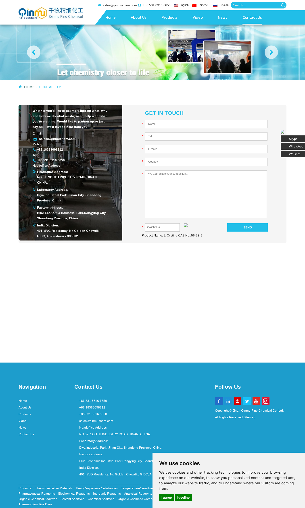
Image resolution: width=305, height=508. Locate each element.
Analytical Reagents (138, 493)
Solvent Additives (72, 499)
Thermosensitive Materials (54, 488)
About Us (138, 18)
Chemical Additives (101, 499)
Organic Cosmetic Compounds (139, 499)
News (222, 18)
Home (111, 18)
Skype (293, 139)
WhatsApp (296, 146)
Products (170, 18)
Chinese (203, 5)
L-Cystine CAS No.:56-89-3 (183, 235)
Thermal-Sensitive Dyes (35, 504)
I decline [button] (183, 497)
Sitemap (249, 417)
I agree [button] (166, 497)
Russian (224, 5)
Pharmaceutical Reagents (37, 493)
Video (198, 18)
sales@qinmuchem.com (120, 5)
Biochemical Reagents (74, 493)
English (184, 5)
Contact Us (252, 18)
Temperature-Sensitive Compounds (146, 488)
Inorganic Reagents (107, 493)
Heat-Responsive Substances (97, 488)
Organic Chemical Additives (38, 499)
